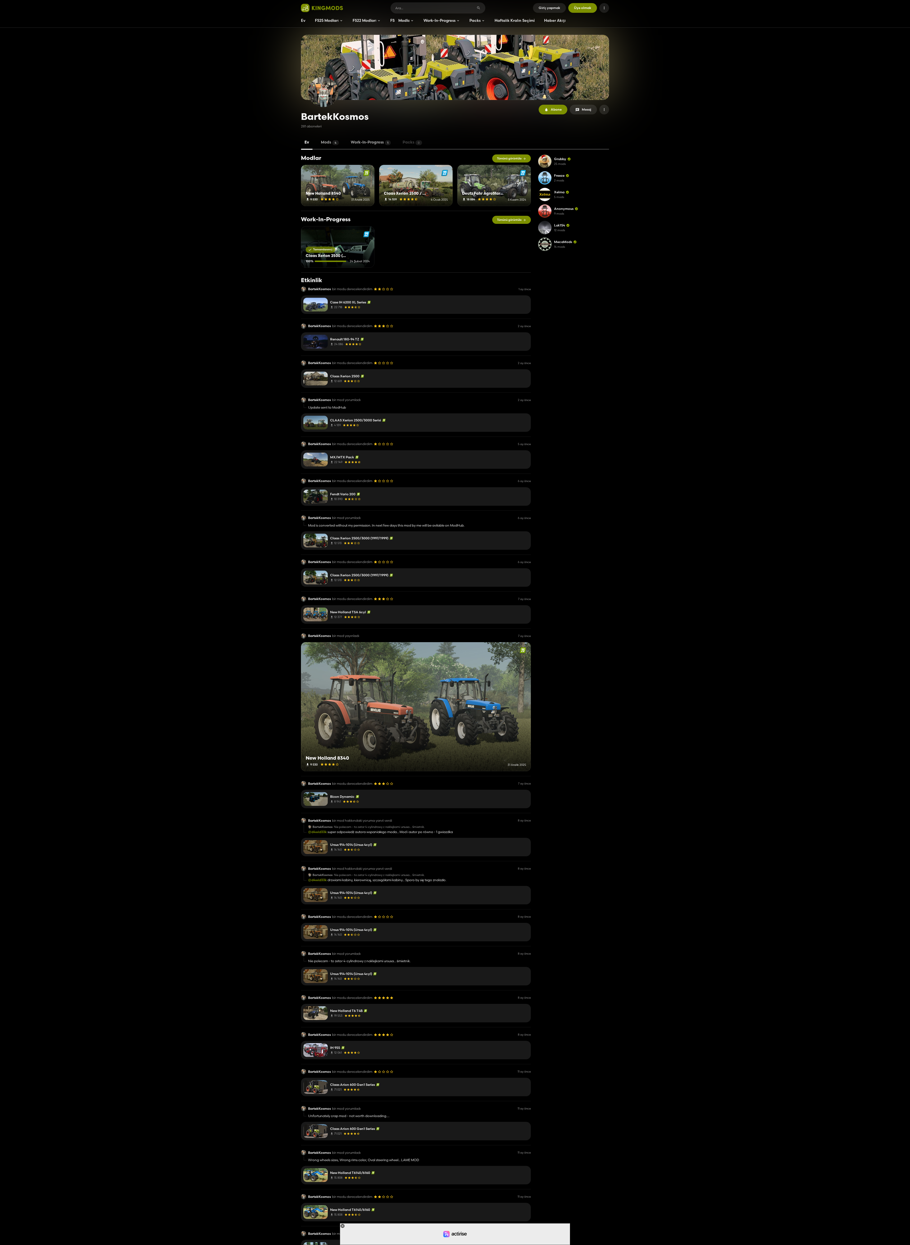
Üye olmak (582, 8)
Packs (475, 20)
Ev (303, 20)
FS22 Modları (364, 20)
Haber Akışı (555, 20)
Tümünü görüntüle (509, 158)
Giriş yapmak (549, 8)
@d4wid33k (317, 832)
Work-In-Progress (439, 20)
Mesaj (586, 109)
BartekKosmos (319, 289)
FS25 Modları (327, 20)
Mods (329, 142)
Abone (556, 109)
